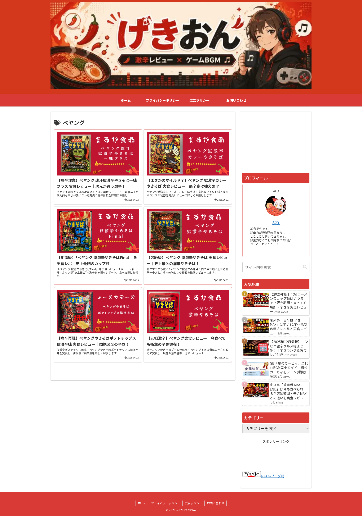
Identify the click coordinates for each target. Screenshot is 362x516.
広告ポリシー (193, 503)
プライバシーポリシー (165, 503)
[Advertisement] (275, 141)
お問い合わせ (215, 503)
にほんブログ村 (272, 475)
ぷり (276, 222)
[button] (305, 267)
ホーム (142, 503)
